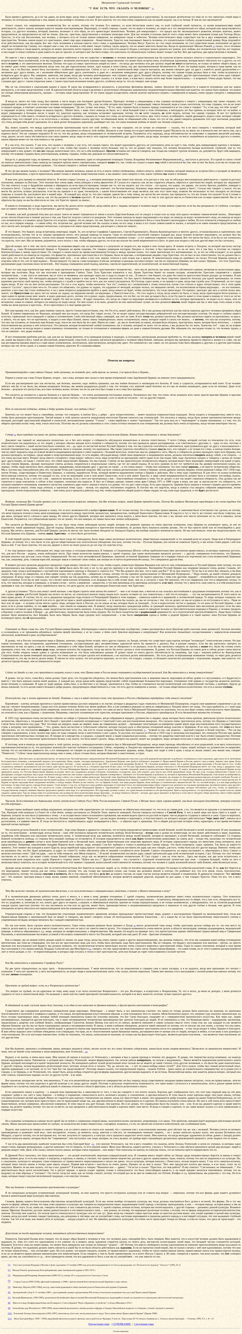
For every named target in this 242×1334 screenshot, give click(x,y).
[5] (15, 249)
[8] (134, 926)
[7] (145, 730)
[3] (183, 160)
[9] (90, 949)
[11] (93, 1144)
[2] (214, 46)
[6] (15, 435)
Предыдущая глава (98, 1324)
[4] (87, 180)
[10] (86, 1052)
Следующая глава (144, 1324)
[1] (153, 9)
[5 (9, 1287)
